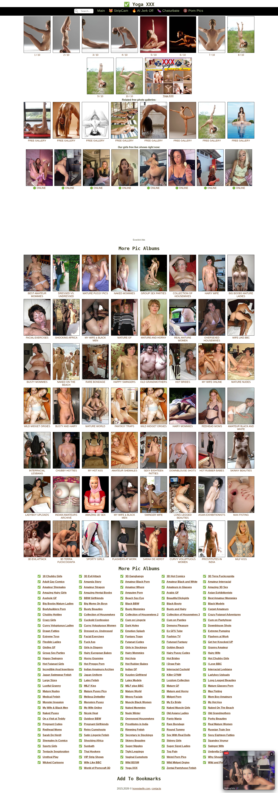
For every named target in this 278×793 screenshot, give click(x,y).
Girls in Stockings (136, 647)
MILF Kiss (241, 559)
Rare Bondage (95, 382)
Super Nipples (134, 746)
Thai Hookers (92, 751)
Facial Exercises (37, 337)
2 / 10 (66, 54)
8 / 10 (241, 54)
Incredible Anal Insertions (58, 669)
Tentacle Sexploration (56, 751)
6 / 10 (183, 54)
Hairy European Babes (98, 653)
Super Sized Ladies (178, 746)
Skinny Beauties (241, 470)
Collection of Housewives (182, 295)
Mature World (95, 426)
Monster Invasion (53, 702)
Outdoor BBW (92, 718)
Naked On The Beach (66, 383)
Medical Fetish (51, 696)
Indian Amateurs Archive (66, 516)
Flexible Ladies (52, 642)
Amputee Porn (134, 592)
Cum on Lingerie (135, 620)
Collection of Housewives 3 (183, 614)
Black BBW (132, 603)
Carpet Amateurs (218, 609)
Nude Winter (132, 713)
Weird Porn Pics (176, 757)
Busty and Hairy (66, 426)
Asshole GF (49, 598)
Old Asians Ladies (178, 713)
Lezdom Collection (178, 680)
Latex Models (133, 680)
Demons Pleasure (177, 625)
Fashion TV (174, 636)
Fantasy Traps (124, 426)
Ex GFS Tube (175, 631)
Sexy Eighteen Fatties (153, 472)
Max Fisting (241, 514)
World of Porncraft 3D (97, 768)
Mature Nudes (241, 382)
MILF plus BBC (134, 685)
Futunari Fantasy (177, 642)
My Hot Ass (95, 470)
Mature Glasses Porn (220, 685)
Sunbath (89, 746)
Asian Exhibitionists (211, 514)
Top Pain (172, 751)
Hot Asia (130, 658)
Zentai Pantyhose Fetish (181, 768)
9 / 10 (100, 96)
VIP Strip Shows (94, 757)
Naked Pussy (51, 713)
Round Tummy (176, 729)
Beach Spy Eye (134, 598)
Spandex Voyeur (218, 740)
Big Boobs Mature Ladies (241, 295)
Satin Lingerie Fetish (96, 735)
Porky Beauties (217, 718)
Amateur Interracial (219, 581)
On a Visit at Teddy (54, 718)
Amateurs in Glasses (179, 587)
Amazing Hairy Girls (54, 592)
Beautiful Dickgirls (178, 598)
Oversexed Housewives (212, 339)
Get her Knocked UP (220, 642)
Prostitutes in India (212, 560)
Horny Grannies (93, 658)
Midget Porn (174, 696)
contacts (156, 788)
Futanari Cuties (134, 642)
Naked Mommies (124, 293)
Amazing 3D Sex (95, 514)
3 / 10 (95, 54)
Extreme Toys (51, 636)
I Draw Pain (173, 663)
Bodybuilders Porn (54, 609)
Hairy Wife (212, 293)
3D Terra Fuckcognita (66, 560)
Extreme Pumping (219, 631)
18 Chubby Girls (52, 576)
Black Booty (174, 603)
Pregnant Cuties (52, 724)
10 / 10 (129, 96)
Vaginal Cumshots (136, 757)
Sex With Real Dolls (178, 735)
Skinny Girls (174, 740)
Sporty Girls (95, 559)
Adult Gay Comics (53, 581)
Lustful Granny (52, 685)
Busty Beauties (93, 609)
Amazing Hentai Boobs (98, 592)
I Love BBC (215, 663)
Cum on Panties (176, 620)
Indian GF (131, 669)
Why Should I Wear (219, 757)
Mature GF (124, 337)
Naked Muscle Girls (178, 707)
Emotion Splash (135, 631)
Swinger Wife (153, 514)
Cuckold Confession (96, 620)
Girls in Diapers (93, 647)
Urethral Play (50, 757)
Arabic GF (173, 592)
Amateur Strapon (94, 587)
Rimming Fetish (134, 729)
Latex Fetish (91, 680)
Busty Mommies (37, 382)
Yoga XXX (168, 96)
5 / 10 (154, 54)
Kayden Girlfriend (136, 674)
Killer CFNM (174, 674)
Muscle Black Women (138, 702)
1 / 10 (37, 54)
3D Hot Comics (176, 576)
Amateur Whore (134, 587)
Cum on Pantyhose (220, 620)
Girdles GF (49, 647)
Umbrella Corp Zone (220, 751)
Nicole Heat (91, 713)
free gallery (37, 140)
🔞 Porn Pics (193, 10)
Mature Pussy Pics (95, 293)
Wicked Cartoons (53, 762)
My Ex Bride (174, 702)
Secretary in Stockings (139, 735)
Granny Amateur (218, 647)
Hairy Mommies (183, 426)
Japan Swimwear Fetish (57, 674)
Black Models (216, 603)
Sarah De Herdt (153, 559)
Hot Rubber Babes (211, 470)
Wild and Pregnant (219, 762)
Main (101, 10)
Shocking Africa (66, 337)
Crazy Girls (49, 620)
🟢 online (39, 188)
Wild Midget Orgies (37, 426)
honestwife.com (141, 788)
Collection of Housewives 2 (141, 614)
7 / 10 (212, 54)
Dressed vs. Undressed (66, 295)
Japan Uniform (93, 674)
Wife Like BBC (241, 337)
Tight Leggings (134, 751)
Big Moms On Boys (95, 603)
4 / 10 (124, 54)
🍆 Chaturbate (168, 10)
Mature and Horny (153, 337)
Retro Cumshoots (95, 729)
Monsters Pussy (94, 702)
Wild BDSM (132, 762)
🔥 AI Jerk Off (142, 10)
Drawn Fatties (51, 631)
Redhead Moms (212, 426)
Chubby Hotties (66, 470)
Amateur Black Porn (137, 581)
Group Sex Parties (153, 293)
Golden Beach (175, 647)
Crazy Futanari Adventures (224, 614)
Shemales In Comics (55, 740)
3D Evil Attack (37, 559)
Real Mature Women (182, 339)
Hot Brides (182, 382)
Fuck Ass (89, 642)
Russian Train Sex (219, 729)
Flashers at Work (124, 559)
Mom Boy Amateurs (220, 696)
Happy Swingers (124, 382)
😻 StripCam (118, 10)
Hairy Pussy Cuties (178, 653)
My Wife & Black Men (95, 339)
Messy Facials (134, 696)
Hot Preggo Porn (94, 663)
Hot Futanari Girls (53, 663)
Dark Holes (132, 625)
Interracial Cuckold (178, 669)
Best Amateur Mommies (37, 295)
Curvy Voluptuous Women (183, 560)
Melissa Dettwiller (94, 696)
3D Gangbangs (134, 576)
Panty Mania (174, 718)
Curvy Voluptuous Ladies (58, 625)
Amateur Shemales (124, 470)
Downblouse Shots (182, 470)
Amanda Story (92, 581)
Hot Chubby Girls (218, 658)
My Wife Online (212, 382)
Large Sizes (50, 680)
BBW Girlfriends (94, 598)
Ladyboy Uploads (37, 514)
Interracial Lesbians (37, 472)
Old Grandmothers (153, 382)
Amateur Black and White (241, 427)
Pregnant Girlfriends (96, 724)
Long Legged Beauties (183, 516)
